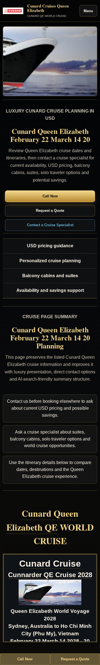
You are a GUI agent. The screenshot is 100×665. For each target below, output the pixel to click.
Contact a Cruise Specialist (50, 225)
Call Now (50, 196)
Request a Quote (50, 210)
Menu (88, 11)
